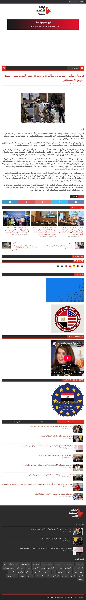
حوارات (75, 572)
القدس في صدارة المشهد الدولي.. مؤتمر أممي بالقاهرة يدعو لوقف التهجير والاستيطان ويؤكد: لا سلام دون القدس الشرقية (71, 231)
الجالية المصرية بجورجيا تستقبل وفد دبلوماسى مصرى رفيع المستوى (50, 475)
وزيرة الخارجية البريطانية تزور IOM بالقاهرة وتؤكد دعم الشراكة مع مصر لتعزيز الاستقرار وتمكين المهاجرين (17, 230)
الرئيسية (60, 568)
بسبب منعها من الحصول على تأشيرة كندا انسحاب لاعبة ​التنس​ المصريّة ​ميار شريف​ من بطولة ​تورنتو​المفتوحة (37, 484)
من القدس (30, 575)
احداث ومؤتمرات (13, 564)
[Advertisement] (43, 48)
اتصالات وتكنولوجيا (25, 564)
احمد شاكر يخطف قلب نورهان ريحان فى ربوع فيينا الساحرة (53, 494)
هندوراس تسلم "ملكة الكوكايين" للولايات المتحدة (57, 436)
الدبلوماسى (68, 568)
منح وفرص (22, 575)
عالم (54, 572)
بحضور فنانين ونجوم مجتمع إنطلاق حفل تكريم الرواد (56, 455)
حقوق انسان (74, 196)
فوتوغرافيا (28, 572)
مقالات (49, 575)
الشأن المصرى (51, 568)
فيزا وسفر (20, 572)
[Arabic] (58, 267)
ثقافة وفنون (36, 568)
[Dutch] (62, 267)
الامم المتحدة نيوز (78, 568)
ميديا (16, 575)
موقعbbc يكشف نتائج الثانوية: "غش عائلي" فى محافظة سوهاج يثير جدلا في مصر (46, 446)
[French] (78, 267)
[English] (82, 267)
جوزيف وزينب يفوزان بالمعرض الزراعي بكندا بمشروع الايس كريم (51, 426)
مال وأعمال (65, 575)
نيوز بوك (10, 575)
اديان (5, 564)
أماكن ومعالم (36, 564)
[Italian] (66, 267)
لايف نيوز (73, 575)
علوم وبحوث (37, 572)
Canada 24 (79, 564)
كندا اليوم (80, 575)
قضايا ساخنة (12, 572)
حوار (81, 572)
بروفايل (43, 568)
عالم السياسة (46, 572)
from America (47, 564)
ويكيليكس (80, 579)
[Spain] (70, 267)
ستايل (69, 572)
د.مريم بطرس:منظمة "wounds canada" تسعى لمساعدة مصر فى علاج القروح (48, 465)
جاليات (28, 568)
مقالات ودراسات (40, 575)
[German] (74, 267)
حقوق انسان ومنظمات (9, 568)
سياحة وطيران (61, 572)
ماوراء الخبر (56, 575)
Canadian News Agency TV (64, 564)
